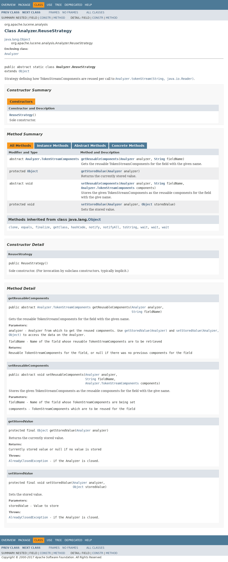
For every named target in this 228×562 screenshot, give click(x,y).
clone (13, 227)
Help (88, 4)
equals (26, 227)
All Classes (95, 12)
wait (144, 227)
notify (94, 227)
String (159, 159)
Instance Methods (52, 145)
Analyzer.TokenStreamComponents (52, 159)
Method (59, 17)
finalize (42, 227)
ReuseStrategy (21, 115)
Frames (54, 12)
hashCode (78, 227)
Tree (58, 4)
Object (24, 71)
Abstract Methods (90, 145)
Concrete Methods (128, 145)
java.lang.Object (17, 39)
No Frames (70, 12)
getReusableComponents (99, 159)
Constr (45, 17)
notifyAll (111, 227)
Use (49, 4)
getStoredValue (93, 171)
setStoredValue (93, 204)
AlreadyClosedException (28, 461)
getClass (60, 227)
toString (130, 227)
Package (24, 4)
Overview (8, 4)
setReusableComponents (99, 183)
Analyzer (11, 54)
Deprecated (73, 4)
